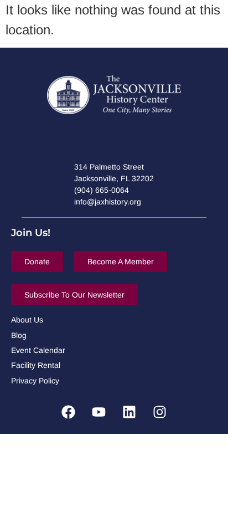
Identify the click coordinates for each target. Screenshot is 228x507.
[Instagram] (160, 412)
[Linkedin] (129, 412)
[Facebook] (68, 412)
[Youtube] (99, 412)
